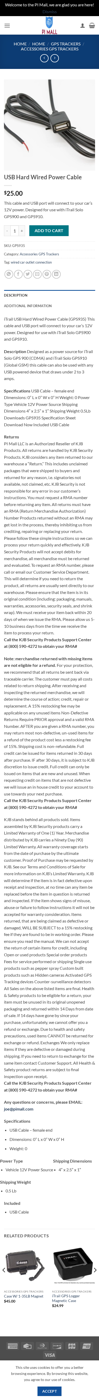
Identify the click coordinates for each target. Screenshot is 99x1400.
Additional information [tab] (28, 306)
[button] (7, 25)
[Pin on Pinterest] (47, 274)
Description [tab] (15, 295)
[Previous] (4, 1280)
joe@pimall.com (18, 1108)
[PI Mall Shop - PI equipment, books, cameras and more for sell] (49, 25)
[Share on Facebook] (18, 274)
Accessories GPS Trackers (49, 48)
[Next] (95, 1280)
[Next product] (44, 58)
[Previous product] (54, 58)
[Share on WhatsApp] (8, 274)
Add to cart (49, 230)
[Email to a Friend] (37, 274)
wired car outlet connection (31, 262)
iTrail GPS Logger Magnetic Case (66, 1298)
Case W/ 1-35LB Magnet (23, 1296)
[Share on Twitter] (27, 274)
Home (20, 43)
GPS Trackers (66, 43)
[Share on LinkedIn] (56, 274)
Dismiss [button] (50, 11)
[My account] (82, 25)
